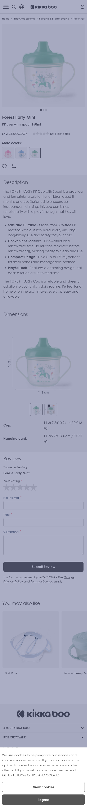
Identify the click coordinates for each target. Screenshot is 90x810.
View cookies (43, 787)
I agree (43, 800)
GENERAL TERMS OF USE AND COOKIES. (31, 775)
